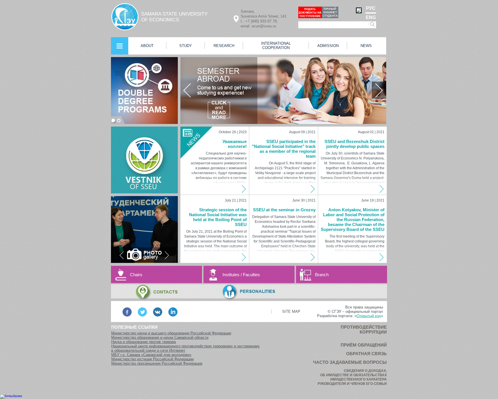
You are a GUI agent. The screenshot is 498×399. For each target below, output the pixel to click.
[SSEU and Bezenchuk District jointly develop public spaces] (382, 189)
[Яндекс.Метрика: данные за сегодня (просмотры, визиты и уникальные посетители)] (11, 396)
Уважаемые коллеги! (234, 144)
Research (224, 46)
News (366, 46)
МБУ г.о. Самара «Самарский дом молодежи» (151, 355)
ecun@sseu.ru (264, 26)
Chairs (136, 274)
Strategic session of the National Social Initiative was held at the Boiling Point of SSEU (218, 217)
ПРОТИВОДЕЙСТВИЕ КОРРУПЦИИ (364, 329)
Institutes (230, 274)
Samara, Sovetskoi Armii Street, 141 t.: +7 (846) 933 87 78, (263, 16)
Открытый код (368, 316)
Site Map (291, 311)
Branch (322, 274)
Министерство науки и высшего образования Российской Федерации (171, 333)
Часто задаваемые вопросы (350, 362)
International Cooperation (276, 45)
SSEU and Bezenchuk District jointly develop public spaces (354, 144)
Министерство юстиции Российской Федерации (152, 359)
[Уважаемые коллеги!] (244, 189)
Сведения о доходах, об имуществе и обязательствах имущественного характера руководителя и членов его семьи (352, 377)
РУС (371, 8)
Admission (328, 46)
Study (185, 46)
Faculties (251, 274)
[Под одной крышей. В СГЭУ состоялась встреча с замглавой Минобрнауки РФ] (144, 229)
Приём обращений (364, 344)
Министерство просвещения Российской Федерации (156, 363)
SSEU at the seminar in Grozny (284, 209)
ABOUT (147, 46)
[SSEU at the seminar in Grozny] (313, 257)
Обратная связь (366, 353)
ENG (371, 17)
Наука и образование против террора (143, 342)
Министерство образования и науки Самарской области (159, 337)
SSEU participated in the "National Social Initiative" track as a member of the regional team (284, 149)
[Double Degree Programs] (144, 90)
